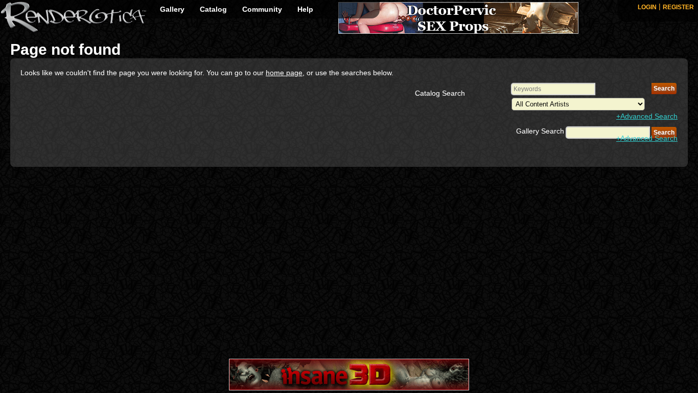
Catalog (213, 9)
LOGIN (647, 7)
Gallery (172, 9)
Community (262, 9)
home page (284, 73)
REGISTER (678, 7)
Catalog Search (440, 93)
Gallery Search (540, 131)
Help (305, 9)
